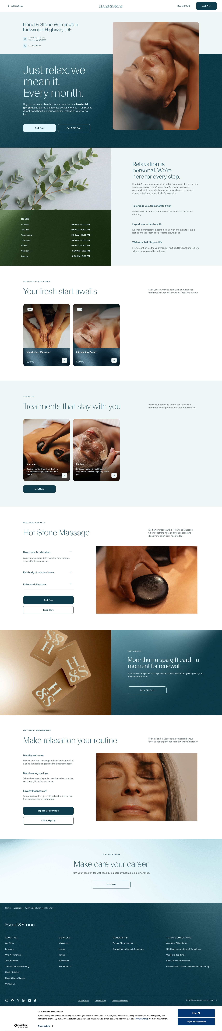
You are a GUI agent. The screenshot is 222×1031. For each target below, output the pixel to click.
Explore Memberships (123, 943)
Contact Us (10, 984)
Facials (62, 949)
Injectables (64, 960)
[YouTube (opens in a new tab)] (29, 1000)
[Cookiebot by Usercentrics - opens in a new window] (21, 1026)
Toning (62, 955)
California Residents (175, 955)
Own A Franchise (13, 955)
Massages (63, 943)
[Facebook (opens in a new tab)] (12, 1000)
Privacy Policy (83, 1001)
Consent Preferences (120, 1001)
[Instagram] (6, 1000)
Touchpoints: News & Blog (17, 966)
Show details (44, 1026)
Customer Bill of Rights (176, 943)
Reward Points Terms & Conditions (128, 949)
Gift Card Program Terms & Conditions (183, 949)
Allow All (196, 1013)
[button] (48, 552)
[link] (46, 335)
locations (17, 908)
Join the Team (11, 960)
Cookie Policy (100, 1001)
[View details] (64, 360)
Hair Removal (65, 966)
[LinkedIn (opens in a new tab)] (23, 1000)
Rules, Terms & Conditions (178, 960)
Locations (9, 949)
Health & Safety (12, 972)
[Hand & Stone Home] (111, 6)
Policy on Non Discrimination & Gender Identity (187, 966)
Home (8, 908)
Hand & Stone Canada (15, 978)
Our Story (9, 943)
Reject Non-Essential (196, 1021)
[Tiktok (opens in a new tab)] (35, 1000)
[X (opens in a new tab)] (18, 1000)
